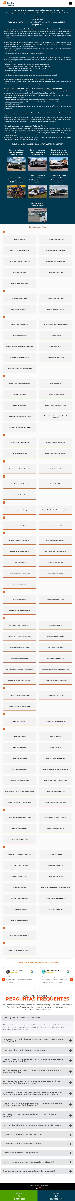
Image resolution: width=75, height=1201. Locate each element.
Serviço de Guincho (10, 79)
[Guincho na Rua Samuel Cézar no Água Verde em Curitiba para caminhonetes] (58, 170)
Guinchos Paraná (15, 42)
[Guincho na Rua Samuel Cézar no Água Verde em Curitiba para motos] (16, 198)
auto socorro (21, 57)
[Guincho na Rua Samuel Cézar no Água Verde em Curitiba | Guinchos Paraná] (8, 3)
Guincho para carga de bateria (14, 95)
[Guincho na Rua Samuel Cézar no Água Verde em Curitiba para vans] (37, 170)
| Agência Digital (45, 1187)
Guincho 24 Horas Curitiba (12, 81)
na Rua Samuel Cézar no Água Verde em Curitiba (34, 22)
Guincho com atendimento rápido (15, 106)
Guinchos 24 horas (34, 29)
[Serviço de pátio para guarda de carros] (37, 221)
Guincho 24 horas (10, 99)
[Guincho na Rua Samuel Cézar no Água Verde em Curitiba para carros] (16, 170)
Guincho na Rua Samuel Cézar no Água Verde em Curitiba (37, 144)
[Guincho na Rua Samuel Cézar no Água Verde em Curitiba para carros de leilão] (58, 198)
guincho (13, 57)
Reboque (20, 79)
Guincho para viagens (40, 75)
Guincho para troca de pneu (14, 102)
